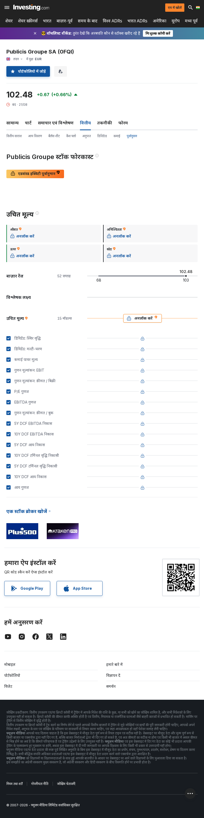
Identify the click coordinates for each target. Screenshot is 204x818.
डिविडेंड (102, 136)
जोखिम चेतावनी (66, 784)
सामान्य (12, 122)
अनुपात (86, 136)
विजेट (8, 686)
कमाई (116, 136)
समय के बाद (87, 21)
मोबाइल (9, 664)
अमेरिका (159, 21)
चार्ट (28, 122)
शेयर (9, 21)
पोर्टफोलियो (12, 675)
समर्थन (111, 686)
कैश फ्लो (71, 136)
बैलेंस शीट (54, 136)
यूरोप (176, 21)
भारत (47, 21)
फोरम (123, 122)
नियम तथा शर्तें (14, 784)
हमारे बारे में (114, 664)
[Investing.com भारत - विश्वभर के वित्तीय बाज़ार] (31, 7)
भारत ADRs (137, 21)
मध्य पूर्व (191, 21)
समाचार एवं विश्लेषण (56, 122)
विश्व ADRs (112, 21)
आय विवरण (35, 136)
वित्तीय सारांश (14, 136)
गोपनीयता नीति (39, 784)
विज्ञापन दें (113, 675)
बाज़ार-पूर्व (65, 21)
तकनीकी (104, 122)
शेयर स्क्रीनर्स (28, 21)
